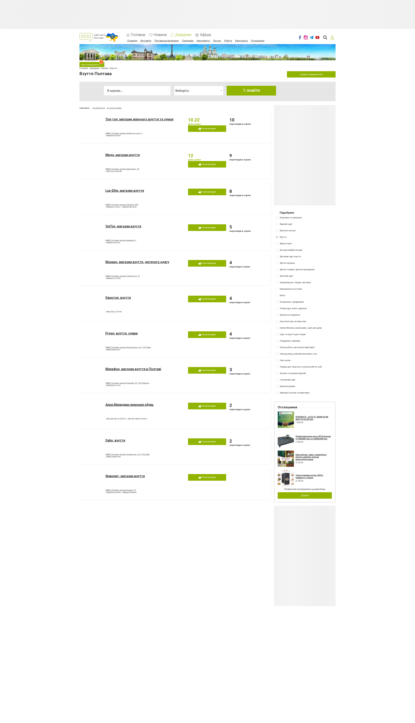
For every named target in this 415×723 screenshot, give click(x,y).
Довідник (183, 35)
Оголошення (257, 40)
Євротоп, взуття (118, 298)
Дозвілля (132, 40)
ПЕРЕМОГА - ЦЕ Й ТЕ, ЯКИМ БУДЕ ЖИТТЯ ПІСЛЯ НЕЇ (312, 418)
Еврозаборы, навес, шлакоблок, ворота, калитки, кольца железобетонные (311, 457)
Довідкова (187, 40)
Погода (217, 40)
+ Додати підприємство (311, 74)
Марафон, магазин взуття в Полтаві (133, 369)
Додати (305, 495)
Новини (160, 35)
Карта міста (241, 40)
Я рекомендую (208, 128)
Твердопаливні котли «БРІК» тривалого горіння (309, 476)
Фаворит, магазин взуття (125, 476)
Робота (228, 40)
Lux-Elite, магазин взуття (124, 191)
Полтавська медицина (166, 40)
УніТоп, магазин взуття (123, 226)
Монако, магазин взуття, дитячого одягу (137, 262)
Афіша (205, 35)
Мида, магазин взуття (122, 155)
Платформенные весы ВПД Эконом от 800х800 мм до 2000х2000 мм (313, 437)
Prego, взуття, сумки (121, 333)
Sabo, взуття (115, 440)
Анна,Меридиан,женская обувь (129, 405)
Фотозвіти (145, 40)
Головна (138, 35)
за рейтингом (99, 108)
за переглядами (114, 108)
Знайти (253, 91)
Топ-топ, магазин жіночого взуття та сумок (139, 119)
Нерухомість (203, 40)
